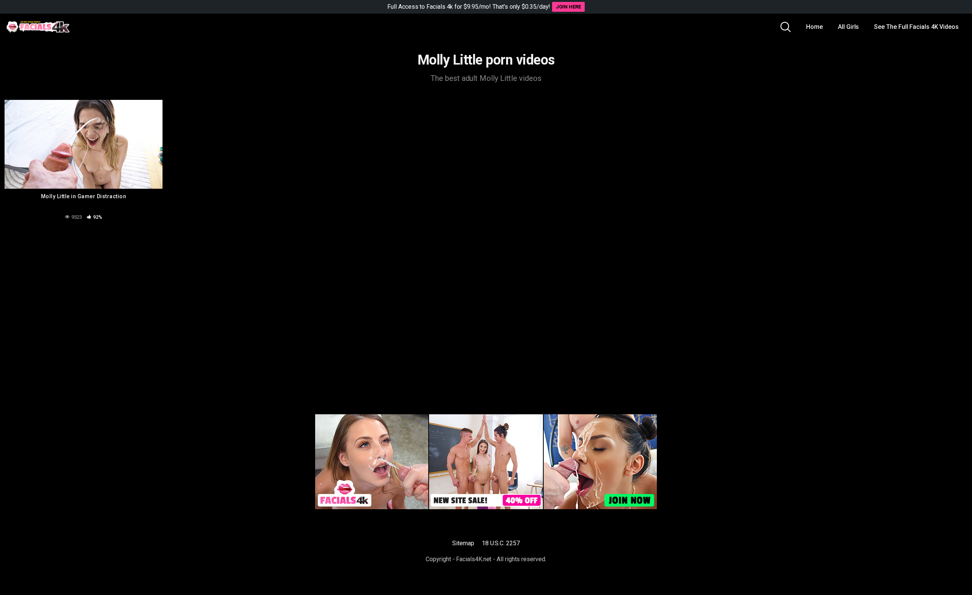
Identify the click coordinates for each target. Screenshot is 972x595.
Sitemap (463, 543)
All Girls (848, 26)
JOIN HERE (568, 6)
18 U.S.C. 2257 (501, 543)
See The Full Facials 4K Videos (916, 26)
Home (814, 26)
